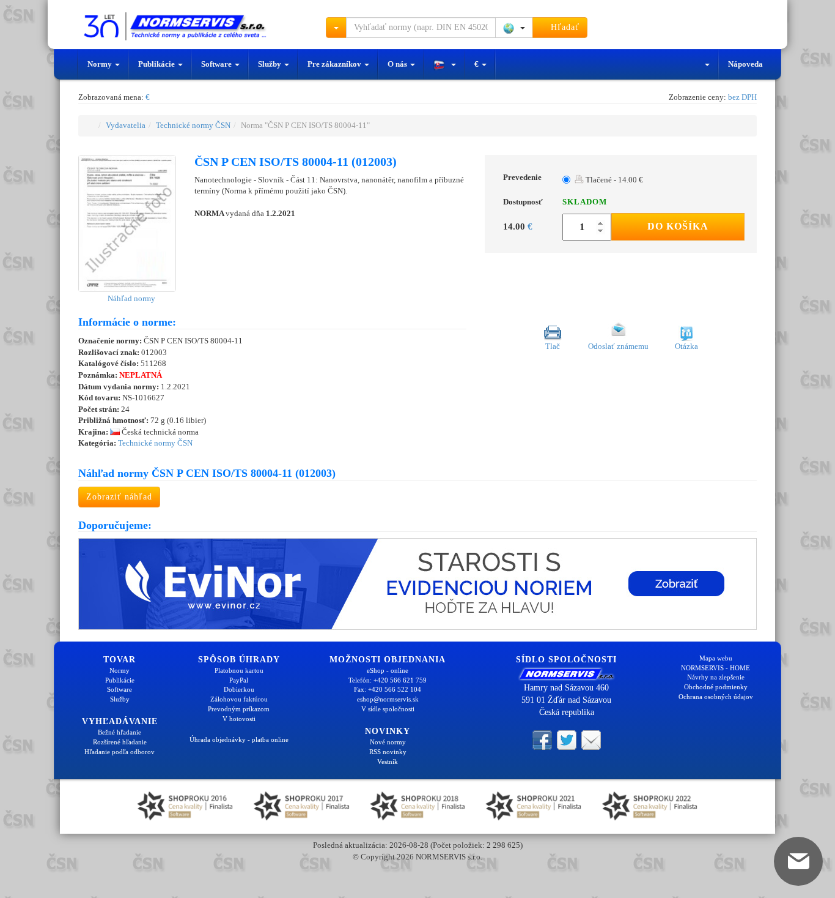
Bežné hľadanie (119, 732)
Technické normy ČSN (193, 125)
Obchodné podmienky (716, 686)
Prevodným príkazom (239, 709)
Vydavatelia (125, 125)
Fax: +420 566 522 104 (387, 689)
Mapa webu (715, 658)
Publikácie (157, 64)
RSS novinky (387, 751)
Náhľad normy (130, 298)
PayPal (238, 680)
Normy (100, 64)
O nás (398, 64)
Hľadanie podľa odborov (119, 751)
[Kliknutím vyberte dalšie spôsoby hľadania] (336, 27)
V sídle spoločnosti (387, 709)
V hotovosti (239, 718)
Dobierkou (239, 689)
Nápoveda (745, 64)
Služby (270, 64)
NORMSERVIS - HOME (715, 668)
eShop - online (387, 670)
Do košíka (677, 226)
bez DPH (742, 97)
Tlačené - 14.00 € (613, 179)
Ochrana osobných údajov (716, 696)
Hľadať (563, 27)
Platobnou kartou (239, 670)
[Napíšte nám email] (591, 739)
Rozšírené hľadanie (120, 742)
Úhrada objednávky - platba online (239, 739)
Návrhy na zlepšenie (716, 677)
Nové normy (388, 742)
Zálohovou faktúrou (239, 699)
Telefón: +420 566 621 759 (387, 680)
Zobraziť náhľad (119, 496)
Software (217, 64)
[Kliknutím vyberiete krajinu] (514, 27)
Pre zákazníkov (335, 64)
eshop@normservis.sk (388, 699)
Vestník (387, 761)
